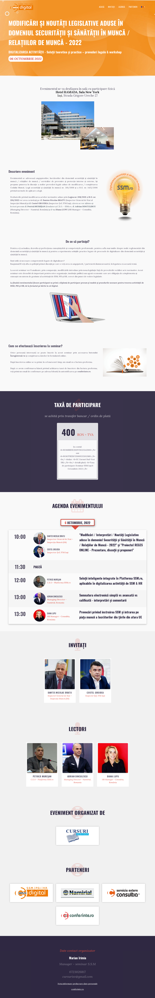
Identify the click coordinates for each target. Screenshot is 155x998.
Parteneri (133, 6)
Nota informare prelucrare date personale (77, 983)
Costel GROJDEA (53, 549)
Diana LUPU (51, 613)
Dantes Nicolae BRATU (56, 536)
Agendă (122, 6)
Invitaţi (111, 6)
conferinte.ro (77, 989)
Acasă (101, 6)
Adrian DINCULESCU (54, 596)
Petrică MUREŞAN (54, 579)
